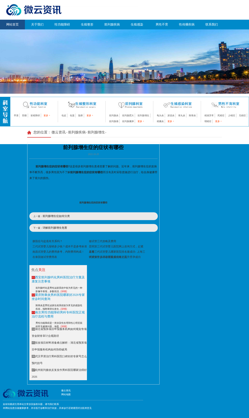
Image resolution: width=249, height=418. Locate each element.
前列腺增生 (143, 115)
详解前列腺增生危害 (55, 227)
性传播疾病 (187, 24)
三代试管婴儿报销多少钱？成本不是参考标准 (59, 246)
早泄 (16, 115)
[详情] (64, 291)
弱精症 (207, 121)
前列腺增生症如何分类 (56, 216)
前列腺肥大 (128, 115)
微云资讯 (59, 132)
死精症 (220, 115)
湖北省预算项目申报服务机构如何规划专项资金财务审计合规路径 (59, 332)
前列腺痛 (113, 121)
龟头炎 (160, 115)
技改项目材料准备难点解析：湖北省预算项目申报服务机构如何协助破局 (59, 346)
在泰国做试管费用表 (44, 257)
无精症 (242, 115)
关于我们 (37, 24)
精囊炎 (160, 121)
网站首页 (12, 24)
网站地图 (66, 394)
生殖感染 (137, 24)
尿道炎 (170, 115)
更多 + (47, 115)
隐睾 (80, 115)
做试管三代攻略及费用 (102, 241)
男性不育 (162, 24)
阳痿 (24, 115)
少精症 (231, 115)
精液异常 (209, 115)
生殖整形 (87, 24)
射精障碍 (35, 115)
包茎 (72, 115)
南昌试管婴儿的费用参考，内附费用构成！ (58, 251)
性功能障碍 (62, 24)
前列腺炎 (113, 115)
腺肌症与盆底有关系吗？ (47, 241)
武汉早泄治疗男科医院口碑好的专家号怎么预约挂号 (59, 360)
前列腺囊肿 (128, 121)
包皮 (63, 115)
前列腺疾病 (112, 24)
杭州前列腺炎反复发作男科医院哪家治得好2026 (59, 373)
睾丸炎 (181, 115)
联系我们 (211, 24)
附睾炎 (192, 115)
